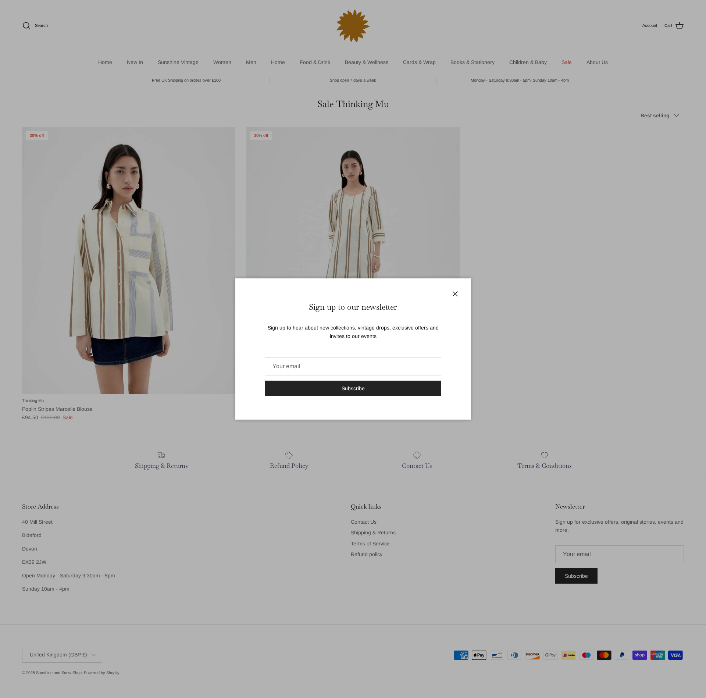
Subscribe (353, 388)
